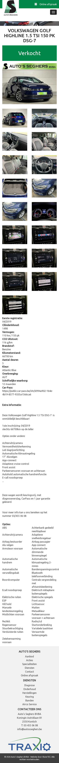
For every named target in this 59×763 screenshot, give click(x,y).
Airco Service (29, 704)
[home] (10, 8)
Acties (29, 660)
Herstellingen (29, 692)
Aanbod (29, 656)
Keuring (29, 696)
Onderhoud (29, 689)
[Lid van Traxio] (29, 744)
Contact (29, 671)
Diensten (29, 667)
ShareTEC (46, 757)
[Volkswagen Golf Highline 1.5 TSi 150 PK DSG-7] (29, 83)
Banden (29, 700)
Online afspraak (48, 4)
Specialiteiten (29, 664)
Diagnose (29, 685)
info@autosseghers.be (29, 729)
